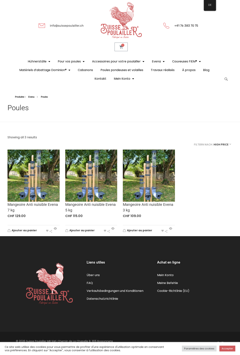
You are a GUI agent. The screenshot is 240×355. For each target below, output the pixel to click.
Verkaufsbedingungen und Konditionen (115, 291)
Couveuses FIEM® (184, 61)
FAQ (90, 283)
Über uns (93, 275)
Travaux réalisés (163, 70)
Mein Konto (165, 275)
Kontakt (100, 78)
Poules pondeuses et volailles (121, 70)
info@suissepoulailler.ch (67, 25)
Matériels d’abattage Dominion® (43, 70)
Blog (206, 70)
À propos (189, 70)
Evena (156, 61)
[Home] (13, 97)
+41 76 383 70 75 (186, 25)
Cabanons (85, 70)
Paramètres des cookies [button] (199, 348)
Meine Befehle (167, 283)
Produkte (19, 97)
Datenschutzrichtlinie (102, 299)
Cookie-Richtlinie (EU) (173, 291)
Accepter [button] (227, 348)
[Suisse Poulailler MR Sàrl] (121, 20)
